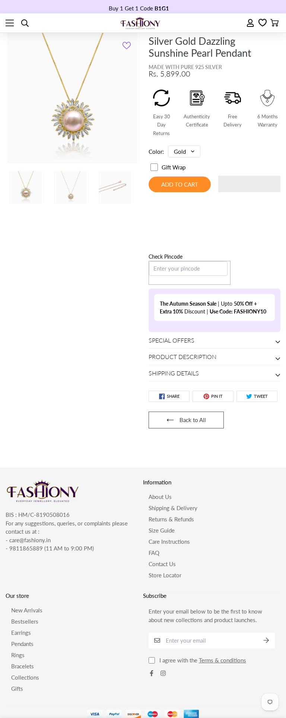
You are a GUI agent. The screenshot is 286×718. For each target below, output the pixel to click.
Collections (25, 630)
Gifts (17, 642)
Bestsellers (24, 574)
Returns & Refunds (171, 472)
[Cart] (274, 23)
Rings (18, 608)
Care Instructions (169, 494)
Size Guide (162, 483)
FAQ (154, 506)
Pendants (22, 597)
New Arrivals (26, 563)
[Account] (251, 23)
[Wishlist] (262, 23)
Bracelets (22, 619)
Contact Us (162, 517)
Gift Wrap (173, 167)
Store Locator (165, 528)
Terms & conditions (222, 613)
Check (156, 233)
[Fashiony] (140, 23)
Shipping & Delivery (173, 461)
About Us (160, 450)
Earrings (21, 586)
